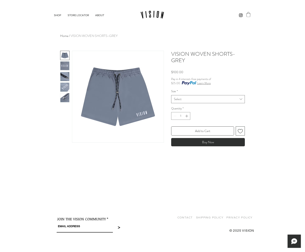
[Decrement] (174, 116)
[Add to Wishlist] (240, 131)
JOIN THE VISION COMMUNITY (81, 219)
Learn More (204, 83)
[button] (248, 14)
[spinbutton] (180, 116)
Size (174, 91)
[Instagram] (240, 15)
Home (64, 35)
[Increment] (187, 116)
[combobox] (208, 99)
